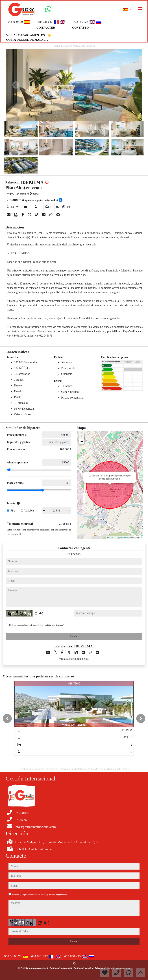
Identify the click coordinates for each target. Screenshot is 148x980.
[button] (7, 718)
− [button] (81, 441)
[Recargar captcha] (36, 613)
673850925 (74, 554)
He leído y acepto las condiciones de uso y (36, 625)
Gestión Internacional (37, 968)
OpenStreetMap (124, 537)
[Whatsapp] (48, 11)
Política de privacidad (61, 968)
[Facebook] (23, 215)
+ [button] (81, 436)
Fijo (12, 510)
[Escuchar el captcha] (41, 613)
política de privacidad (54, 625)
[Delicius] (37, 215)
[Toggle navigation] (140, 9)
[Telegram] (58, 215)
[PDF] (16, 215)
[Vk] (44, 215)
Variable (29, 510)
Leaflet (110, 537)
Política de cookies (83, 968)
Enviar (74, 636)
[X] (30, 215)
